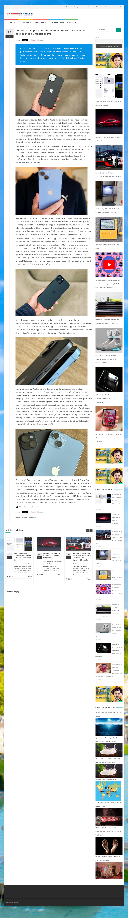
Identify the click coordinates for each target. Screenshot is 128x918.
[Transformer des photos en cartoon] (109, 60)
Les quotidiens (25, 22)
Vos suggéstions (57, 22)
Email (97, 38)
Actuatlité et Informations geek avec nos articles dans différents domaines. (84, 7)
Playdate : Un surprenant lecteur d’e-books (117, 574)
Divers (11, 577)
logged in (16, 596)
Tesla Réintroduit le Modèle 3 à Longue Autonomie (51, 555)
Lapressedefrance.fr (12, 902)
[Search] (118, 30)
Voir (29, 577)
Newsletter (114, 7)
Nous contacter (41, 22)
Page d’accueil (11, 22)
